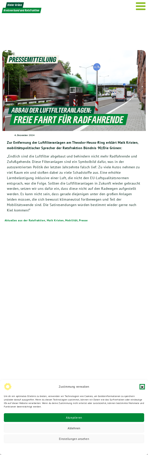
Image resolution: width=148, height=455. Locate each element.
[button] (142, 387)
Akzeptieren (74, 417)
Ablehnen (74, 428)
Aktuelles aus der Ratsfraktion (25, 220)
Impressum (100, 448)
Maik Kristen (55, 220)
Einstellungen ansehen (74, 439)
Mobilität (71, 220)
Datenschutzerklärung (54, 448)
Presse (83, 220)
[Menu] (141, 6)
